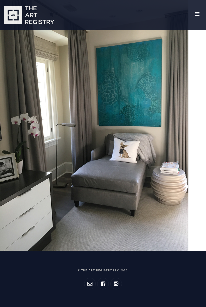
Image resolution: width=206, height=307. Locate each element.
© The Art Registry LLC (102, 270)
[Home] (29, 15)
